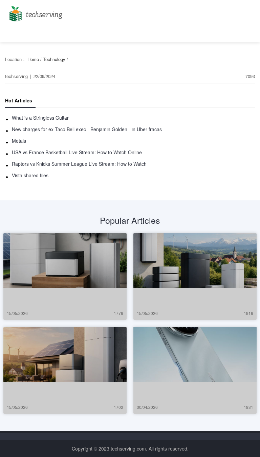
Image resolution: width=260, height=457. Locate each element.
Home (33, 59)
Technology (54, 59)
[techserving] (34, 12)
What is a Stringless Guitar (40, 117)
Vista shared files (30, 175)
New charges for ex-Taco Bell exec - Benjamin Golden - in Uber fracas (87, 129)
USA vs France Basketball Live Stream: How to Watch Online (77, 152)
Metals (19, 140)
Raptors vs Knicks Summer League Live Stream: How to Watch (79, 163)
